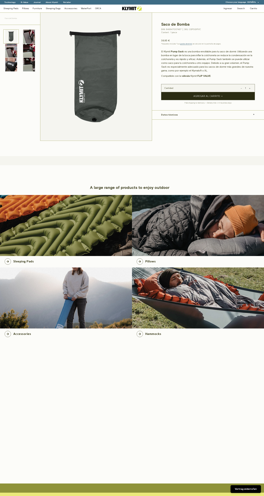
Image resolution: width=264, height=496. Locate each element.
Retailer (67, 2)
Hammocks (153, 333)
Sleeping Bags (53, 8)
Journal (36, 2)
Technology (10, 2)
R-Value (24, 2)
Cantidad (168, 88)
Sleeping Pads (11, 8)
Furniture (37, 8)
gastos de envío (186, 44)
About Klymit (52, 2)
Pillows (25, 8)
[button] (253, 2)
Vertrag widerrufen (246, 489)
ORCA (98, 8)
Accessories (70, 8)
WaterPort (86, 8)
